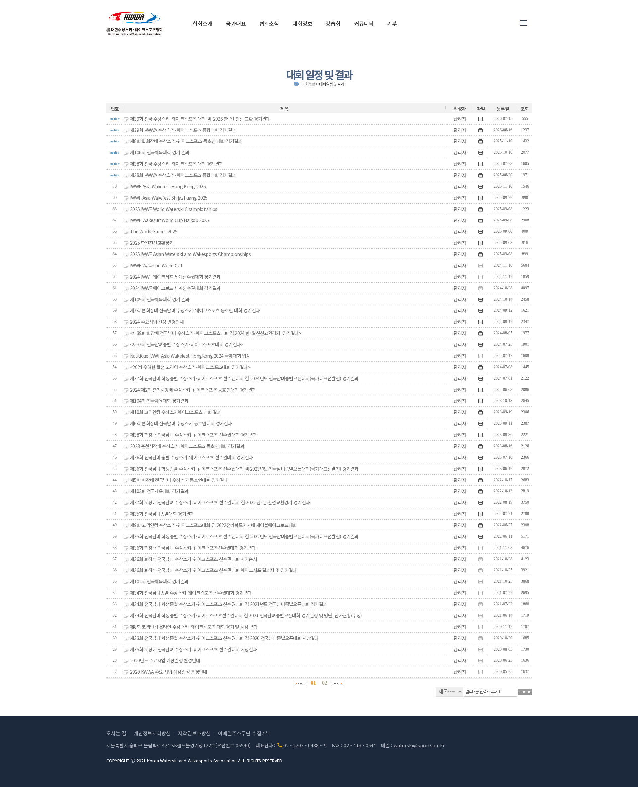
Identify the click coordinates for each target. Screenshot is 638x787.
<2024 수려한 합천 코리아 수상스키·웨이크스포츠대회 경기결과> (190, 367)
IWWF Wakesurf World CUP (156, 265)
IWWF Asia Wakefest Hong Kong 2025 (168, 186)
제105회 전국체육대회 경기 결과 (159, 299)
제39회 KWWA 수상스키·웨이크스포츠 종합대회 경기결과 (183, 130)
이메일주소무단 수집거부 (244, 733)
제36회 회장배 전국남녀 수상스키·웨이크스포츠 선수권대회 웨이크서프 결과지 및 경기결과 (213, 570)
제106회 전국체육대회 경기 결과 (159, 152)
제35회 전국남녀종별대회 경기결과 (162, 513)
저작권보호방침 (194, 733)
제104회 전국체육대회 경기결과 (159, 400)
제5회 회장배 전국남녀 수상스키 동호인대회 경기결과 (179, 480)
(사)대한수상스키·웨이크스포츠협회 (134, 23)
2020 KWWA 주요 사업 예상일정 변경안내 (168, 671)
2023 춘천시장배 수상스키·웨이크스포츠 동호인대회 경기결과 (187, 446)
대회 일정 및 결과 (331, 84)
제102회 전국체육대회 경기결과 (159, 581)
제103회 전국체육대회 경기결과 (159, 491)
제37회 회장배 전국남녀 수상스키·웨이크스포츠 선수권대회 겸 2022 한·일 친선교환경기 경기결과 (220, 502)
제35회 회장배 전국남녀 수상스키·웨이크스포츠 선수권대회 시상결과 (193, 649)
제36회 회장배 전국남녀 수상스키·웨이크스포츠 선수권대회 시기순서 (193, 559)
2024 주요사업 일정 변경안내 (157, 321)
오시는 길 (116, 733)
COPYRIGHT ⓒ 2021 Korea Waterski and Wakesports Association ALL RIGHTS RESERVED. (195, 760)
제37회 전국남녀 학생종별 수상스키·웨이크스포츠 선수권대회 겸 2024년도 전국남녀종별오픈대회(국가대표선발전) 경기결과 (244, 378)
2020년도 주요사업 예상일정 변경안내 (165, 660)
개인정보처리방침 (152, 733)
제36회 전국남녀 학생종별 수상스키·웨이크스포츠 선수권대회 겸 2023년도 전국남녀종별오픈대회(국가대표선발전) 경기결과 (244, 468)
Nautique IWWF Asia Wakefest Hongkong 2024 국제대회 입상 (190, 355)
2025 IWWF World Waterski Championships (173, 209)
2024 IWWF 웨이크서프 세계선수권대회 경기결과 (175, 276)
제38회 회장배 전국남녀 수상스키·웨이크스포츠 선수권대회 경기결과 (193, 434)
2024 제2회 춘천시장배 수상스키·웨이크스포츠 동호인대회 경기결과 (193, 389)
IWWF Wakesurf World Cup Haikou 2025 (169, 220)
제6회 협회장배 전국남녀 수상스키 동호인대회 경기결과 (181, 423)
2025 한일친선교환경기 (151, 242)
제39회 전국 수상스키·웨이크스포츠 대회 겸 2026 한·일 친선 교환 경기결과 (200, 118)
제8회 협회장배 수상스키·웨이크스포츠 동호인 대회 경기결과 (186, 141)
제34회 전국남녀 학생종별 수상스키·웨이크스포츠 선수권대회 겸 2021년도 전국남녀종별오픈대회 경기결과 (228, 604)
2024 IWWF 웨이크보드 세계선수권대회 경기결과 (175, 288)
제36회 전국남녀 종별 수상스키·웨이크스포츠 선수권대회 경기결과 (191, 457)
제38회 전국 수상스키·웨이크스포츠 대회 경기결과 (176, 163)
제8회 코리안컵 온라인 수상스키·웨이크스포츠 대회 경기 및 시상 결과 (194, 626)
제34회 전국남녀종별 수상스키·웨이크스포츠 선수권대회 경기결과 (191, 592)
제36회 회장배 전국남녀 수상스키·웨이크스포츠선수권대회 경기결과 (193, 547)
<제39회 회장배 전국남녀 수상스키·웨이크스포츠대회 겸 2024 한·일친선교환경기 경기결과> (215, 333)
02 (324, 683)
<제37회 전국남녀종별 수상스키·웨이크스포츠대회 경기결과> (186, 344)
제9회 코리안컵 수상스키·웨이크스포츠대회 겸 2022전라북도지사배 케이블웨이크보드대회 (213, 525)
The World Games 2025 (153, 231)
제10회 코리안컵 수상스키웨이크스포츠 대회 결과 (175, 412)
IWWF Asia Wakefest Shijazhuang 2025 (169, 197)
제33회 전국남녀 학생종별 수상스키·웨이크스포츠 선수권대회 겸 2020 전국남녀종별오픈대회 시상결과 (224, 638)
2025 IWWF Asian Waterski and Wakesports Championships (190, 254)
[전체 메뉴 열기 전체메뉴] (523, 23)
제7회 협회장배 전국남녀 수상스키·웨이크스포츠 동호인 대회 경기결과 (195, 310)
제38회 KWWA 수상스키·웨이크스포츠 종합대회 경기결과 (183, 175)
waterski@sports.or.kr (419, 745)
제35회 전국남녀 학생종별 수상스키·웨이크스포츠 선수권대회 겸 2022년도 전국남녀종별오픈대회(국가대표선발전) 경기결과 (244, 536)
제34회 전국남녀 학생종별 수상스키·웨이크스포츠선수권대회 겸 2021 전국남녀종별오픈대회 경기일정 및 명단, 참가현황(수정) (246, 615)
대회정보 (308, 84)
